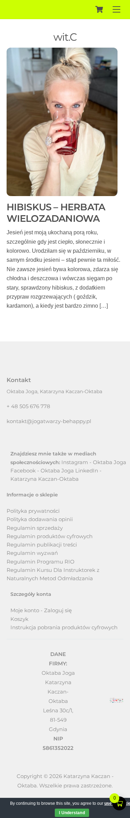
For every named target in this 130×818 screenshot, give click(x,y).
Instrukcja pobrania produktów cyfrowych (64, 627)
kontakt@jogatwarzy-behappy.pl (49, 421)
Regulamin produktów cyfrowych (50, 536)
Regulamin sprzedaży (35, 528)
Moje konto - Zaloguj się (41, 610)
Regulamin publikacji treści (42, 544)
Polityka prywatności (33, 511)
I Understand (72, 812)
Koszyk (19, 619)
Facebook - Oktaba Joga (42, 470)
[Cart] (99, 9)
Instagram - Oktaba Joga (93, 462)
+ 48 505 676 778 (28, 406)
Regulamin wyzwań (32, 553)
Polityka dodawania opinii (40, 519)
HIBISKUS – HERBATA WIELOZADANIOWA (56, 212)
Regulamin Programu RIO (41, 561)
